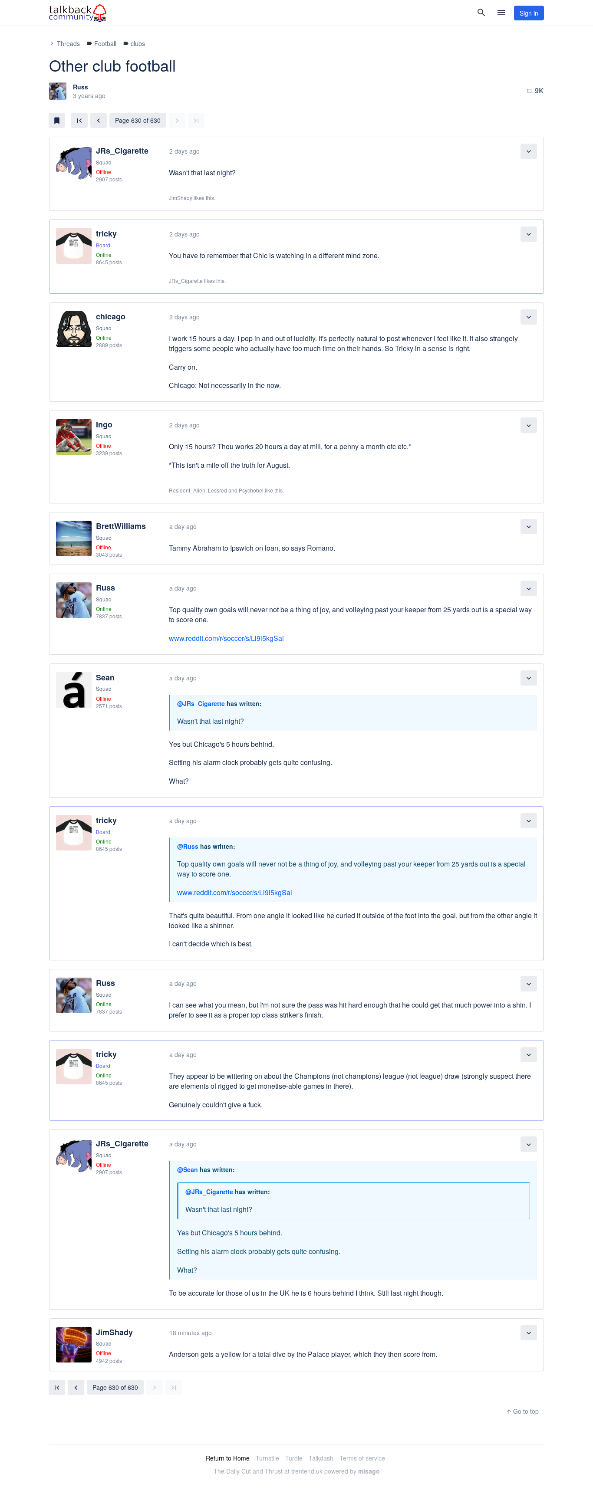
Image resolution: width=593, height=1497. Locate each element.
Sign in (529, 13)
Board (103, 245)
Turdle (294, 1458)
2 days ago (184, 151)
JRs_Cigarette (122, 150)
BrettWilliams (121, 526)
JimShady (114, 1332)
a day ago (183, 526)
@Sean (187, 1169)
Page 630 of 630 (138, 120)
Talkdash (321, 1458)
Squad (104, 162)
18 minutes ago (190, 1332)
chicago (110, 316)
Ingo (104, 424)
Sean (105, 677)
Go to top (522, 1411)
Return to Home (228, 1458)
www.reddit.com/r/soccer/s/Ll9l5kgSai (226, 638)
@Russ (187, 846)
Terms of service (362, 1458)
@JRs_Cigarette (201, 703)
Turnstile (267, 1458)
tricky (106, 233)
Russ (80, 86)
